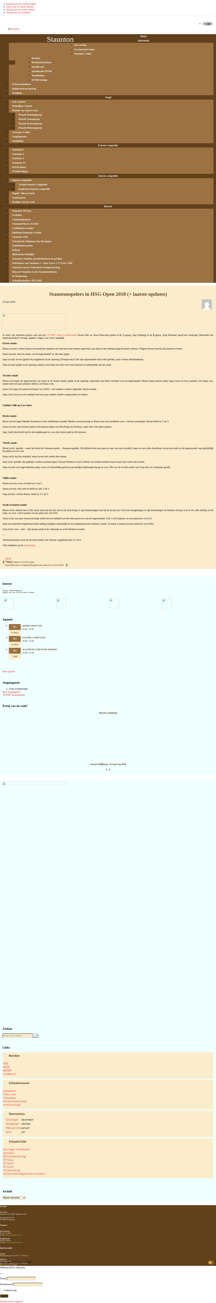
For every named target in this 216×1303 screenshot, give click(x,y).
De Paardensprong (14, 1156)
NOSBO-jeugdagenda (14, 694)
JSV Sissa (8, 1160)
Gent (9, 1132)
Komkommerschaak (15, 1101)
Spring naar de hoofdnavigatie (21, 4)
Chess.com (9, 1094)
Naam (3, 1278)
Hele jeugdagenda (12, 692)
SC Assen (8, 1166)
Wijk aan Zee (13, 1128)
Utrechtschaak (11, 1105)
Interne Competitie (34, 638)
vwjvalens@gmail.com (14, 1242)
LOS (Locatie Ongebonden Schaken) (24, 1173)
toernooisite (29, 545)
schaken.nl (9, 1074)
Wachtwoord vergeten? (11, 1301)
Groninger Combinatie (16, 1149)
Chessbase (9, 1098)
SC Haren (8, 1163)
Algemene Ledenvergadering (39, 649)
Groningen (12, 1119)
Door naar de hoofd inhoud (20, 6)
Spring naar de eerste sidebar (20, 9)
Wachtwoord (6, 1284)
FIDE (5, 1063)
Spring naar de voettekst (18, 12)
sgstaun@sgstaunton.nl (14, 1235)
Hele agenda (9, 671)
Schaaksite (9, 1091)
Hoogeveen (12, 1123)
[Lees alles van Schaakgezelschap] (206, 310)
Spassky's (8, 1153)
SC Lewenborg (11, 1170)
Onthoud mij (9, 1290)
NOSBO (7, 1070)
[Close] (1, 1273)
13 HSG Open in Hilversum (61, 335)
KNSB (6, 1067)
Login (208, 23)
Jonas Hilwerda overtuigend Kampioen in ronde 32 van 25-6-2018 (34, 565)
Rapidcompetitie (32, 626)
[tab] (108, 1055)
